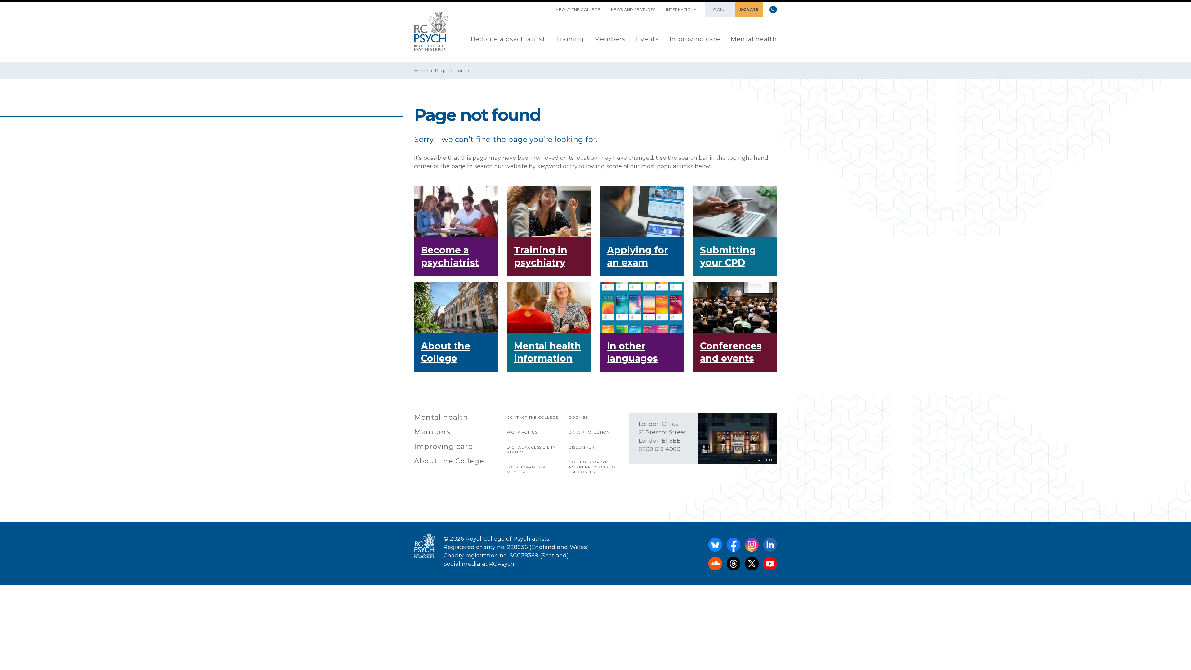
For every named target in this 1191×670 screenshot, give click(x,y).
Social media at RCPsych (479, 564)
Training (570, 39)
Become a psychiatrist (508, 39)
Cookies (578, 417)
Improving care (694, 39)
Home (421, 71)
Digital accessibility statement (531, 449)
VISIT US (766, 460)
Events (647, 39)
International (682, 9)
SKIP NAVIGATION (545, 7)
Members (610, 39)
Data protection (589, 432)
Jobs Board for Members (526, 469)
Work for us (522, 432)
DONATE (749, 9)
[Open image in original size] (431, 31)
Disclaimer (582, 447)
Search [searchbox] (773, 9)
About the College (578, 9)
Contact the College (532, 417)
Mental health (753, 39)
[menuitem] (508, 39)
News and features (633, 9)
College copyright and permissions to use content (592, 467)
